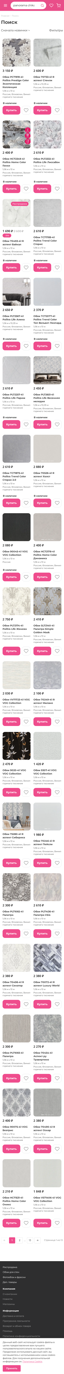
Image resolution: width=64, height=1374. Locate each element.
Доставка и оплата (13, 1316)
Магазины (9, 1304)
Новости (7, 1299)
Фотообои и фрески (14, 1277)
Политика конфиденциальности (21, 1336)
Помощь (7, 1331)
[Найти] (42, 5)
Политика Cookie (32, 1361)
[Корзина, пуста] (58, 5)
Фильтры (56, 30)
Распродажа (10, 1267)
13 (30, 1240)
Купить (11, 110)
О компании (10, 1294)
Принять (11, 1368)
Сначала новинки (14, 30)
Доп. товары (10, 1282)
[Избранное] (51, 5)
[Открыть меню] (5, 5)
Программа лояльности (16, 1321)
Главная (5, 16)
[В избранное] (26, 110)
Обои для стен (11, 1272)
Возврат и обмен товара (17, 1326)
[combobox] (24, 5)
